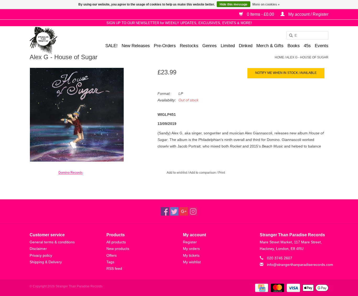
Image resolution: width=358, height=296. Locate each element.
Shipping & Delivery (46, 262)
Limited (228, 45)
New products (117, 248)
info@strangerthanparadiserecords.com (300, 264)
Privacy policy (41, 255)
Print (221, 172)
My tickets (191, 255)
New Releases (136, 45)
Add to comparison (203, 172)
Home (279, 57)
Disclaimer (38, 248)
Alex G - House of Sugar (307, 57)
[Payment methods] (261, 287)
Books (294, 45)
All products (116, 242)
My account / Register (307, 14)
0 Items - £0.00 (260, 14)
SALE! (111, 45)
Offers (111, 255)
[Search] (289, 35)
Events (321, 45)
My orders (191, 248)
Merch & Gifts (270, 45)
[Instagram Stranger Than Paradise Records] (193, 211)
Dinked (245, 45)
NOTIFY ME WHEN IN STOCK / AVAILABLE (286, 73)
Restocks (189, 45)
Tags (110, 262)
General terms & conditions (52, 242)
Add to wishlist (177, 172)
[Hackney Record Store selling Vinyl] (57, 40)
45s (307, 45)
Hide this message (233, 4)
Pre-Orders (165, 45)
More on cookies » (266, 4)
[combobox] (307, 35)
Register (190, 242)
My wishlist (192, 262)
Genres (209, 45)
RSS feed (114, 268)
